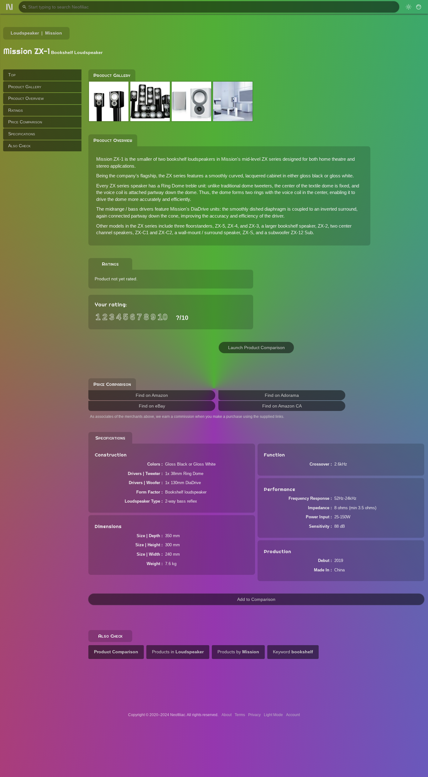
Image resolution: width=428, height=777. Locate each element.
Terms (240, 715)
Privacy (254, 715)
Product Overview (26, 98)
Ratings (15, 110)
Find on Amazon (152, 395)
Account (293, 715)
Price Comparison (25, 121)
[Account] (418, 7)
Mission (53, 32)
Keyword (293, 651)
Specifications (21, 133)
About (227, 715)
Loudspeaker (25, 32)
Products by (238, 651)
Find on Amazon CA (282, 405)
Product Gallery (24, 86)
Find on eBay (152, 405)
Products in (178, 651)
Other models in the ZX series (126, 226)
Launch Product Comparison (256, 347)
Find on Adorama (282, 395)
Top (12, 74)
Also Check (19, 145)
